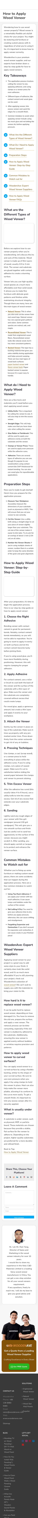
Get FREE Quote (20, 1366)
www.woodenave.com (12, 1418)
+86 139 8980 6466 (8, 1402)
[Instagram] (26, 1441)
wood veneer (9, 985)
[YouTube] (23, 1445)
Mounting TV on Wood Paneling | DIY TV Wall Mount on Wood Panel (9, 1445)
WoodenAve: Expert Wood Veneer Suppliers (20, 187)
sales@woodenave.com (13, 1412)
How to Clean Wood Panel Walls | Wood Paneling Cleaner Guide (9, 1482)
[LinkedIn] (33, 1441)
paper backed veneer (16, 364)
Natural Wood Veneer (28, 1397)
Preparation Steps (18, 155)
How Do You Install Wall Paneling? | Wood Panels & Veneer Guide (9, 1464)
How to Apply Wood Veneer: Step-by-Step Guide (19, 165)
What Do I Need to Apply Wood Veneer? (21, 146)
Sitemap (6, 1423)
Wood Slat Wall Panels (28, 1405)
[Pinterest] (30, 1441)
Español (26, 1411)
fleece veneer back (15, 367)
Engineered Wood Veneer (28, 1390)
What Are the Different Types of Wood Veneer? (20, 136)
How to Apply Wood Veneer (16, 1152)
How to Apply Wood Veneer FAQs (19, 197)
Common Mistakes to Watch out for (19, 177)
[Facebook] (23, 1441)
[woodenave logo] (10, 4)
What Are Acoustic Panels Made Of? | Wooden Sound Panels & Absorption (9, 1502)
